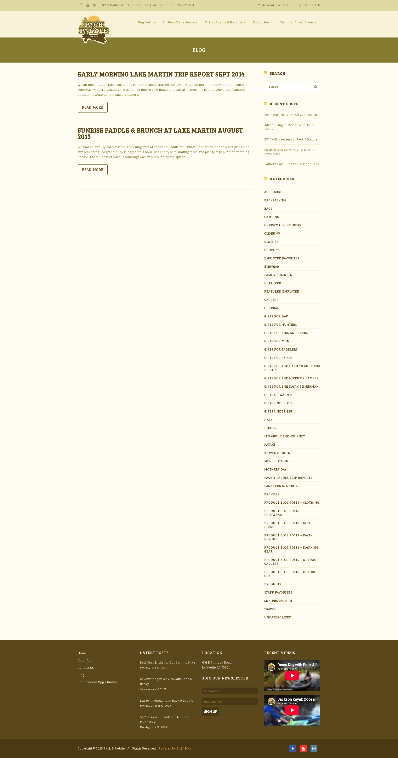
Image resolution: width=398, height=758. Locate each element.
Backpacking (275, 200)
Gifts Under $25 (278, 411)
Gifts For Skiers (278, 357)
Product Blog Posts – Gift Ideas (287, 525)
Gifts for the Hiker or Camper (291, 378)
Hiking (270, 428)
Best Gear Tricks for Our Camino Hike (292, 114)
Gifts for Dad (276, 316)
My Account (266, 5)
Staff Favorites (278, 592)
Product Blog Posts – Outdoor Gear (291, 574)
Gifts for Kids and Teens (286, 333)
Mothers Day (275, 469)
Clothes (271, 241)
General (271, 308)
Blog (298, 5)
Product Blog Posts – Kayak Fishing (288, 537)
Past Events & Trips (281, 486)
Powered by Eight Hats (175, 748)
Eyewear (271, 266)
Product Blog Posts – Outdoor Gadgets (291, 561)
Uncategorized (277, 617)
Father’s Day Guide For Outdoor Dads (291, 164)
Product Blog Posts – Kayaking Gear (291, 549)
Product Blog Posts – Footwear (283, 512)
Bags (268, 208)
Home (82, 653)
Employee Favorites (281, 258)
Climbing (272, 233)
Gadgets (271, 299)
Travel (270, 609)
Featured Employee (281, 291)
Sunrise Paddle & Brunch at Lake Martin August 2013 (160, 133)
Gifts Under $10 (278, 403)
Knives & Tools (277, 453)
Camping (271, 217)
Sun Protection (278, 600)
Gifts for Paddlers (281, 349)
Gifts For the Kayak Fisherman (291, 386)
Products (272, 584)
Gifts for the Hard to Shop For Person (292, 368)
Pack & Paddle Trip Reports (288, 477)
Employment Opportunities (98, 682)
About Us (284, 5)
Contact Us (312, 5)
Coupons (272, 250)
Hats (268, 419)
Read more (92, 107)
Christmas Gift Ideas (282, 225)
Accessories (274, 192)
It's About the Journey (284, 436)
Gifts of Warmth (279, 395)
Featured (272, 283)
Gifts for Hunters (280, 324)
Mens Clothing (277, 461)
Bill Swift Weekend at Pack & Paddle (291, 139)
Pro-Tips (271, 494)
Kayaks (269, 444)
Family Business (278, 275)
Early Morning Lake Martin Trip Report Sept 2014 (161, 74)
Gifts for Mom (277, 341)
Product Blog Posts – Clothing (291, 502)
